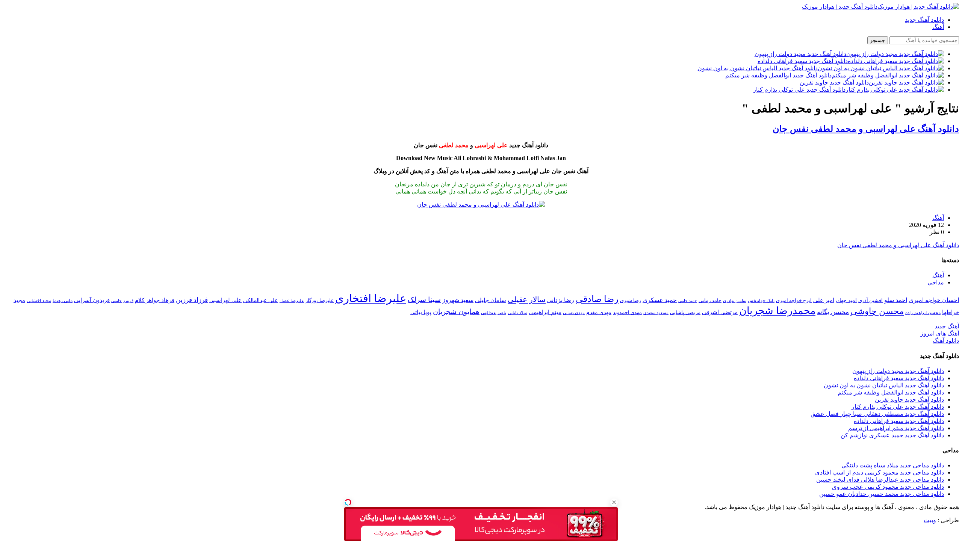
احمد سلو (895, 300)
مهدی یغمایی (574, 312)
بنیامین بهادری (734, 300)
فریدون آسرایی (92, 300)
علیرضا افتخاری (370, 298)
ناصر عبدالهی (493, 312)
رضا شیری (630, 300)
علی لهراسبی (225, 300)
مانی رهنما (63, 300)
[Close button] (614, 502)
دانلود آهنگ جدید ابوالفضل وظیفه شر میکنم (891, 392)
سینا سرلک (424, 300)
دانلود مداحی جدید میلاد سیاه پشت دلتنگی (892, 465)
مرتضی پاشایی (685, 312)
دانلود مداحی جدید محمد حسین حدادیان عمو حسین (881, 494)
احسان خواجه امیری (934, 300)
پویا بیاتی (420, 312)
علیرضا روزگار (320, 300)
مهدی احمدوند (627, 312)
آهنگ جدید (947, 326)
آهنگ (938, 27)
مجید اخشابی (39, 300)
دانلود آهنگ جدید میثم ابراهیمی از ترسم (896, 428)
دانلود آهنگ (946, 340)
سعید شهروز (457, 300)
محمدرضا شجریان (777, 310)
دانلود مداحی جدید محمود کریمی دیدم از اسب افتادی (879, 472)
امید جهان (846, 300)
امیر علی (823, 300)
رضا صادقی (597, 299)
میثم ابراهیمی (545, 312)
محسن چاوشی (877, 311)
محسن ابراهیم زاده (923, 312)
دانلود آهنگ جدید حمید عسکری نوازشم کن (892, 435)
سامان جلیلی (490, 300)
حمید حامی (687, 300)
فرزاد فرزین (192, 300)
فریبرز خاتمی (122, 300)
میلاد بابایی (517, 312)
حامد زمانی (710, 300)
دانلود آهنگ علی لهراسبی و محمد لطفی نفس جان (866, 129)
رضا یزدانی (560, 300)
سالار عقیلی (527, 299)
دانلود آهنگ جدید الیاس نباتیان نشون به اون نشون (884, 385)
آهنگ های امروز (939, 333)
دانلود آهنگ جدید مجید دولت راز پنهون (898, 371)
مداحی (935, 282)
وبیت (930, 520)
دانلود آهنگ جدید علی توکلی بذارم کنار (898, 406)
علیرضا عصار (291, 300)
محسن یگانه (833, 312)
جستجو (877, 40)
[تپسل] (348, 502)
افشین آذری (870, 300)
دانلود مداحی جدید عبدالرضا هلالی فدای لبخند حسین (880, 479)
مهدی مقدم (598, 312)
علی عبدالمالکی (260, 300)
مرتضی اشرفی (720, 312)
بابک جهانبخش (761, 300)
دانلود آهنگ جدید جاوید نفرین (909, 399)
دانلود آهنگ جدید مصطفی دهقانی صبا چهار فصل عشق (877, 414)
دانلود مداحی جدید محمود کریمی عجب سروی (888, 487)
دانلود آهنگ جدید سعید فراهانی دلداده (899, 378)
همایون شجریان (456, 312)
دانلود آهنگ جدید (924, 20)
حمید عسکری (660, 300)
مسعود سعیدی (656, 313)
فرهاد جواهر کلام (154, 300)
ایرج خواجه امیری (794, 300)
